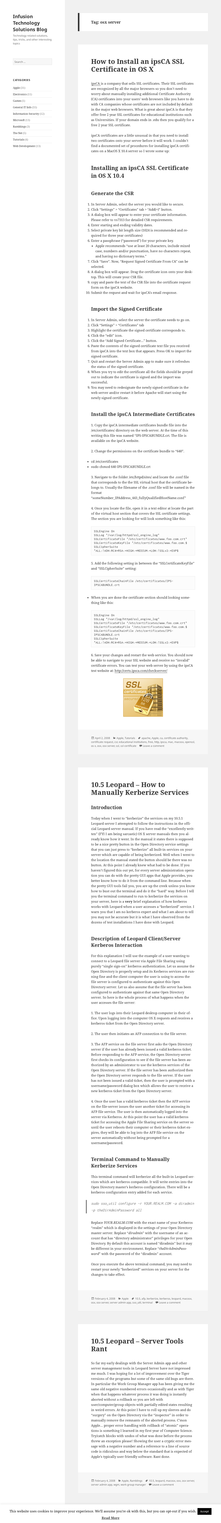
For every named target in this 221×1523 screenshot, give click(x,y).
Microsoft (19, 120)
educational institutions (133, 742)
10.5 (137, 1298)
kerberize (152, 1298)
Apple (16, 88)
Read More (111, 1518)
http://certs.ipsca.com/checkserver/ (141, 670)
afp (143, 1298)
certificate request (102, 742)
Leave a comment (153, 746)
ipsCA (96, 83)
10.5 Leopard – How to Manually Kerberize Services (140, 788)
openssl (189, 742)
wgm (116, 1484)
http (156, 742)
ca (161, 738)
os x (93, 746)
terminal (147, 1302)
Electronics (20, 94)
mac (170, 742)
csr (116, 742)
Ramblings (19, 126)
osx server (109, 746)
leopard (176, 1298)
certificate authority (176, 738)
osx (99, 746)
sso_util (136, 1302)
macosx (179, 742)
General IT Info (22, 107)
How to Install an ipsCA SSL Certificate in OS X (137, 65)
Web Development (24, 146)
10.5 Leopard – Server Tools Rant (137, 1344)
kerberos (164, 1298)
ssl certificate (128, 746)
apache (146, 738)
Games (17, 101)
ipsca (163, 742)
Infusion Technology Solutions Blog (30, 22)
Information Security (26, 114)
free (150, 742)
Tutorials (18, 139)
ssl (117, 746)
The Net (17, 133)
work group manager (133, 1484)
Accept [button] (204, 1511)
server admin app (120, 1302)
